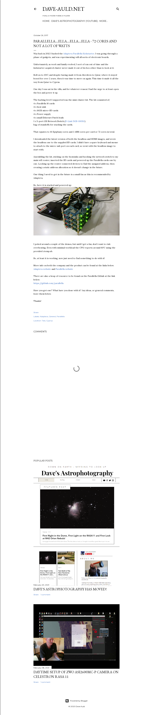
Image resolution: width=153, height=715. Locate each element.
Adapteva (44, 316)
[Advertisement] (76, 431)
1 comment (45, 594)
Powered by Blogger (79, 701)
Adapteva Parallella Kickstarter (78, 53)
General (52, 316)
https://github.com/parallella (48, 283)
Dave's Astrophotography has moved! (70, 589)
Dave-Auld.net (63, 8)
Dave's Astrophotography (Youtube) (74, 21)
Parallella (61, 316)
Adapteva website (42, 269)
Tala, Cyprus (47, 321)
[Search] (118, 8)
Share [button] (35, 312)
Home (46, 21)
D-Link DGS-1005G (75, 121)
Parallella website (64, 269)
